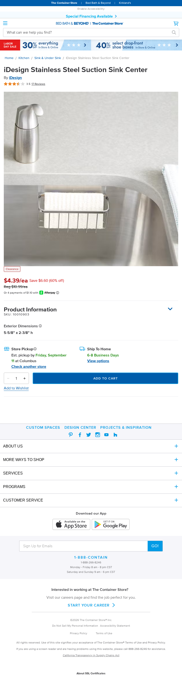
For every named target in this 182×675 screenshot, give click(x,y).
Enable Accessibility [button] (91, 8)
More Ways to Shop (23, 460)
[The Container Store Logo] (91, 23)
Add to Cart (105, 378)
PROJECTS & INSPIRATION (126, 427)
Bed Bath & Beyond (98, 2)
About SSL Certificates (91, 673)
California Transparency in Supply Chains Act (91, 655)
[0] (176, 23)
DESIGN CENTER (80, 427)
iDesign (15, 77)
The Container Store (64, 2)
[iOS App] (71, 525)
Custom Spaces (43, 427)
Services (13, 473)
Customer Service (23, 500)
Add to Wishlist (16, 388)
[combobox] (87, 32)
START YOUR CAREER (88, 605)
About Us (13, 446)
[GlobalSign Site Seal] (91, 668)
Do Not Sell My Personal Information (75, 625)
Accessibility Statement (115, 625)
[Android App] (111, 525)
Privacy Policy (78, 633)
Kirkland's (125, 2)
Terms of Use (104, 633)
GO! (155, 546)
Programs (14, 487)
